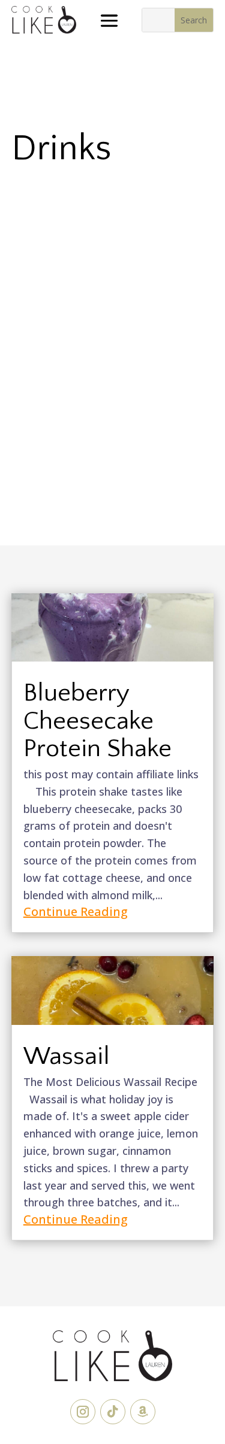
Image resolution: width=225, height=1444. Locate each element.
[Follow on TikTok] (112, 1411)
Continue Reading (75, 911)
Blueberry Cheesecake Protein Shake (97, 720)
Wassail (66, 1056)
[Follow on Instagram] (82, 1411)
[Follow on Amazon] (142, 1411)
